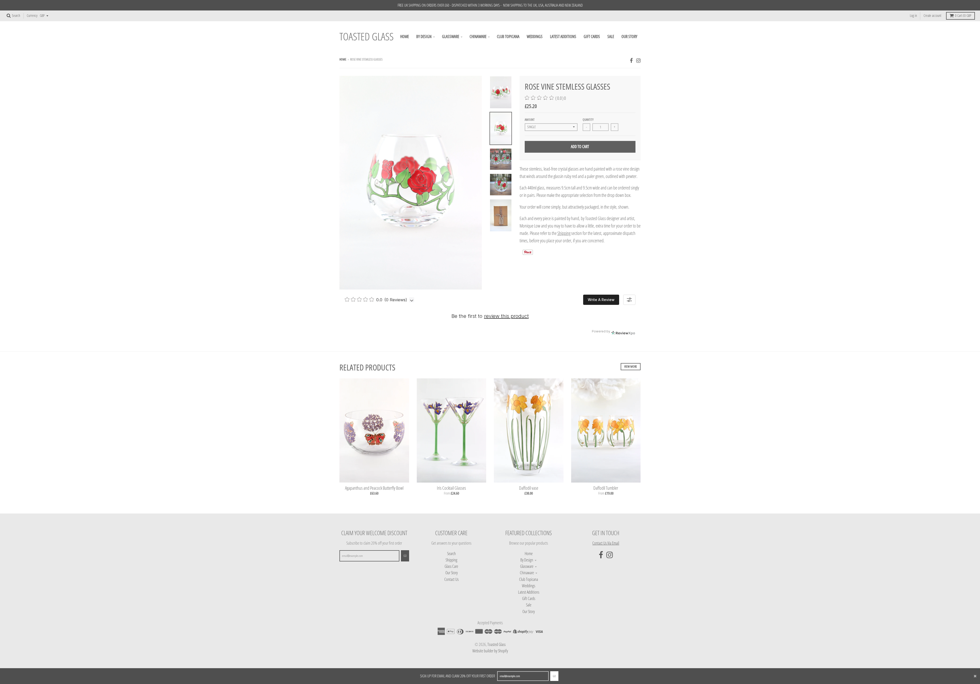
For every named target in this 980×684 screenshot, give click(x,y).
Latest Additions (528, 592)
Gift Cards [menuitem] (592, 36)
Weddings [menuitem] (535, 36)
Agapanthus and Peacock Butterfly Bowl (374, 488)
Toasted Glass (366, 36)
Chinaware (527, 572)
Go (554, 676)
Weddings (528, 586)
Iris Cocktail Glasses (451, 488)
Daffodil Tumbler (605, 488)
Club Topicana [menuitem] (508, 36)
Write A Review (601, 299)
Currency (32, 15)
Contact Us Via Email (605, 543)
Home (342, 59)
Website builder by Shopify (490, 651)
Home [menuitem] (404, 36)
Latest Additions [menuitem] (563, 36)
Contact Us (451, 579)
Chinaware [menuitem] (478, 36)
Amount (530, 119)
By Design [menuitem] (424, 36)
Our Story (451, 572)
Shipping (451, 560)
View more (630, 366)
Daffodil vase (528, 488)
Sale (528, 605)
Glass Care (451, 566)
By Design (526, 560)
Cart (963, 15)
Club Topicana (528, 579)
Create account (932, 15)
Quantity (588, 119)
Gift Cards (528, 598)
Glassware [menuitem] (450, 36)
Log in (913, 15)
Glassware (526, 566)
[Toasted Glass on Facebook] (631, 60)
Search (451, 553)
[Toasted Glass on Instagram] (638, 60)
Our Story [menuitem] (629, 36)
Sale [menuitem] (610, 36)
